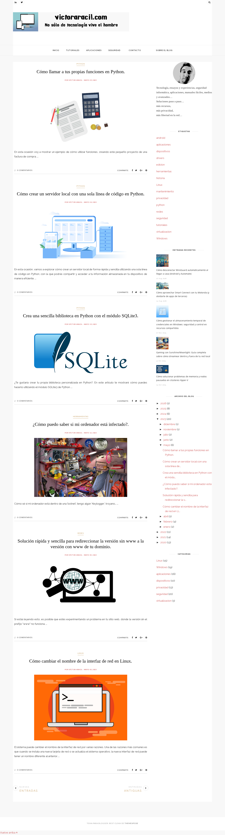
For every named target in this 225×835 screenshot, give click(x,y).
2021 (163, 537)
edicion (160, 164)
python (81, 64)
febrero (167, 521)
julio (165, 434)
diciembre (169, 424)
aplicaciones (163, 144)
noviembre (169, 429)
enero (167, 526)
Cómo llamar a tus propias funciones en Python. (81, 71)
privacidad (162, 198)
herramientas (80, 416)
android (160, 137)
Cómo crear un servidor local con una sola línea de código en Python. (80, 193)
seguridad (162, 218)
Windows (161, 238)
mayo (166, 445)
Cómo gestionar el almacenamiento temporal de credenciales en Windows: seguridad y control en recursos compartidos (181, 324)
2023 (163, 418)
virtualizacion (163, 231)
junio (166, 439)
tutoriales (161, 224)
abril (165, 516)
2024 (163, 413)
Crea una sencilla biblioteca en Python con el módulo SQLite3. (80, 315)
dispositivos (163, 151)
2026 (163, 403)
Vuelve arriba (8, 832)
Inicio (56, 50)
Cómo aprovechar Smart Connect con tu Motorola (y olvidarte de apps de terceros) (182, 294)
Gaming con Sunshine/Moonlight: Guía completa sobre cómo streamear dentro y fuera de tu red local (183, 354)
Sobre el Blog (164, 50)
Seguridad (114, 50)
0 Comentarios (24, 170)
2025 (163, 408)
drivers (160, 158)
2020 (163, 542)
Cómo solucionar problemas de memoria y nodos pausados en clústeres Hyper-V (181, 378)
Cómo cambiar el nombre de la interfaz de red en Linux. (80, 660)
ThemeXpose (131, 823)
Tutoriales (72, 50)
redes (81, 533)
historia (160, 178)
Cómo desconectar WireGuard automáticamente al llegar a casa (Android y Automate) (182, 272)
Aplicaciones (94, 50)
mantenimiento (165, 191)
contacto (135, 50)
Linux (81, 653)
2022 (163, 531)
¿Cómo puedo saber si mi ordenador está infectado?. (81, 424)
